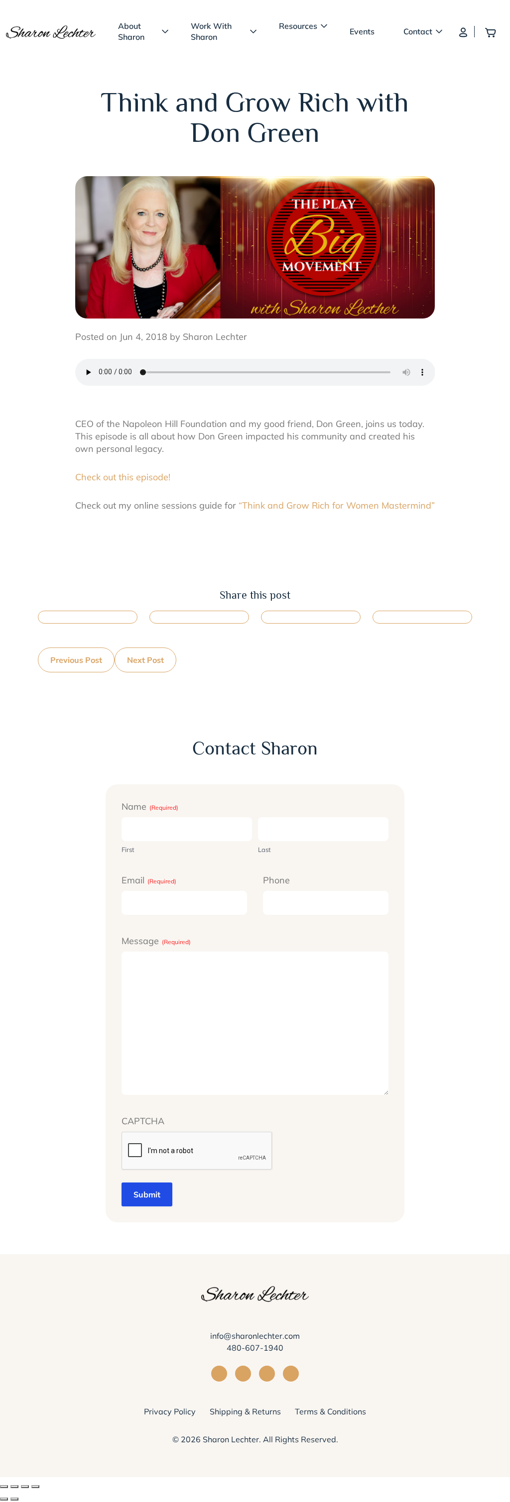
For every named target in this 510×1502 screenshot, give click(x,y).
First (128, 850)
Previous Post (76, 660)
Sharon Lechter (231, 1439)
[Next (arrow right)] (14, 1499)
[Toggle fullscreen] (25, 1486)
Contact (417, 31)
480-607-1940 (255, 1348)
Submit (146, 1194)
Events (362, 31)
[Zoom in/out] (35, 1486)
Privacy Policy (170, 1411)
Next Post (145, 660)
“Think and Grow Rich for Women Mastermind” (337, 505)
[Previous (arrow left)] (4, 1499)
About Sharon (131, 31)
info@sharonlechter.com (255, 1336)
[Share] (14, 1486)
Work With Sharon (211, 31)
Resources (298, 26)
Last (264, 850)
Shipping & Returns (245, 1411)
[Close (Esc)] (4, 1486)
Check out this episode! (122, 477)
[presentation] (197, 1151)
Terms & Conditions (330, 1411)
